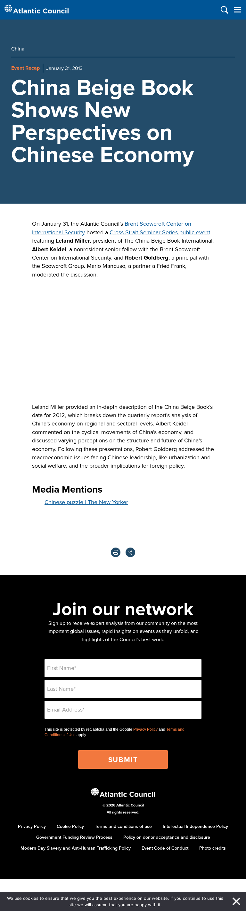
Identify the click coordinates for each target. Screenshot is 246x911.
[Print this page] (115, 552)
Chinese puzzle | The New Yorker (86, 502)
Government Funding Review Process (74, 837)
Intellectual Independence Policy (195, 826)
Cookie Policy (70, 826)
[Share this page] (130, 552)
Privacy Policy (145, 729)
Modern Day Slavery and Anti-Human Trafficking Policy (75, 848)
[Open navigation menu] (237, 9)
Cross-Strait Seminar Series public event (160, 232)
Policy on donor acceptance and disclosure (166, 837)
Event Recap (25, 68)
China (17, 48)
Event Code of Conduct (165, 848)
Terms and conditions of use (123, 826)
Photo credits (212, 848)
